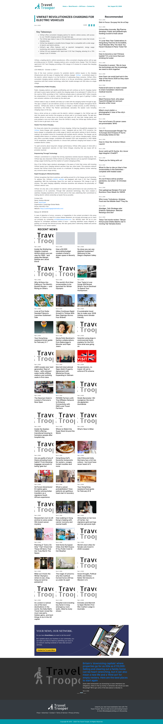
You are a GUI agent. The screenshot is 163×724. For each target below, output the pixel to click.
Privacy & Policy (74, 705)
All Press (82, 6)
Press (38, 705)
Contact (52, 705)
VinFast (78, 75)
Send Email (42, 202)
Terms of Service (61, 705)
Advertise (45, 705)
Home (65, 6)
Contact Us (90, 6)
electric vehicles (58, 179)
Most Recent (73, 6)
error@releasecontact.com (62, 219)
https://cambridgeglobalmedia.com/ (51, 208)
